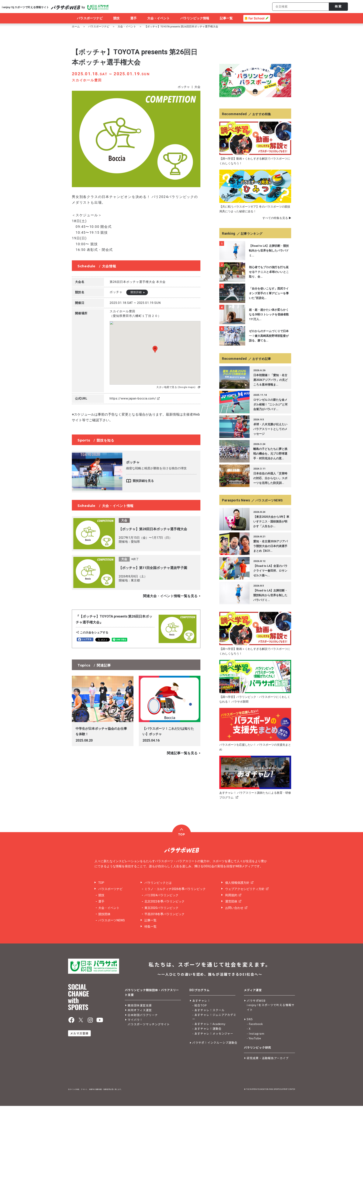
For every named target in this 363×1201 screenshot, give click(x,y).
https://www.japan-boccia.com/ (133, 398)
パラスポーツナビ (98, 26)
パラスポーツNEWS (111, 920)
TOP (101, 882)
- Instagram (255, 1033)
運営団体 (231, 901)
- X (249, 1028)
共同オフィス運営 (140, 1010)
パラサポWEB (256, 1000)
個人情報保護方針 (237, 882)
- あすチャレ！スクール (208, 1010)
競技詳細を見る (143, 481)
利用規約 (231, 895)
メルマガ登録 (79, 1033)
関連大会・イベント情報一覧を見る (170, 596)
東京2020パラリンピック (161, 908)
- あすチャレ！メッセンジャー (212, 1033)
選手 (101, 901)
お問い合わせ (234, 908)
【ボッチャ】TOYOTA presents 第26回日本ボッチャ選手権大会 (181, 26)
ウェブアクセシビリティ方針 (244, 889)
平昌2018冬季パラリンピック (164, 914)
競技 (101, 895)
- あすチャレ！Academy (209, 1024)
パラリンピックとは (158, 882)
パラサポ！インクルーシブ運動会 (214, 1042)
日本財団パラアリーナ (143, 1015)
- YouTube (254, 1038)
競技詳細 (136, 292)
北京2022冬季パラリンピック (164, 901)
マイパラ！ (135, 1020)
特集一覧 (150, 926)
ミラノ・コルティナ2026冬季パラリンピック (175, 889)
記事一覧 (150, 920)
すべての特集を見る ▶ (276, 218)
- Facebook (255, 1024)
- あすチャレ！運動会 (207, 1028)
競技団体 (104, 914)
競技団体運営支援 (140, 1005)
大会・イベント (127, 26)
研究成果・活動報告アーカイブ (268, 1058)
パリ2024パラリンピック (161, 895)
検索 (338, 6)
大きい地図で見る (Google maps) (175, 387)
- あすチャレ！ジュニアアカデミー (214, 1017)
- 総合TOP (199, 1005)
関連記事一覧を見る (182, 753)
